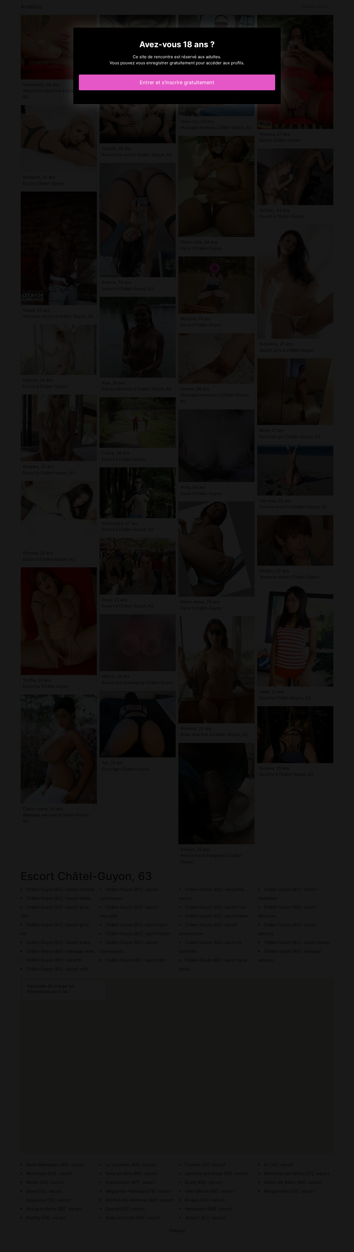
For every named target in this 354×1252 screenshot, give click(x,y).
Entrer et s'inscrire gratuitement (177, 82)
